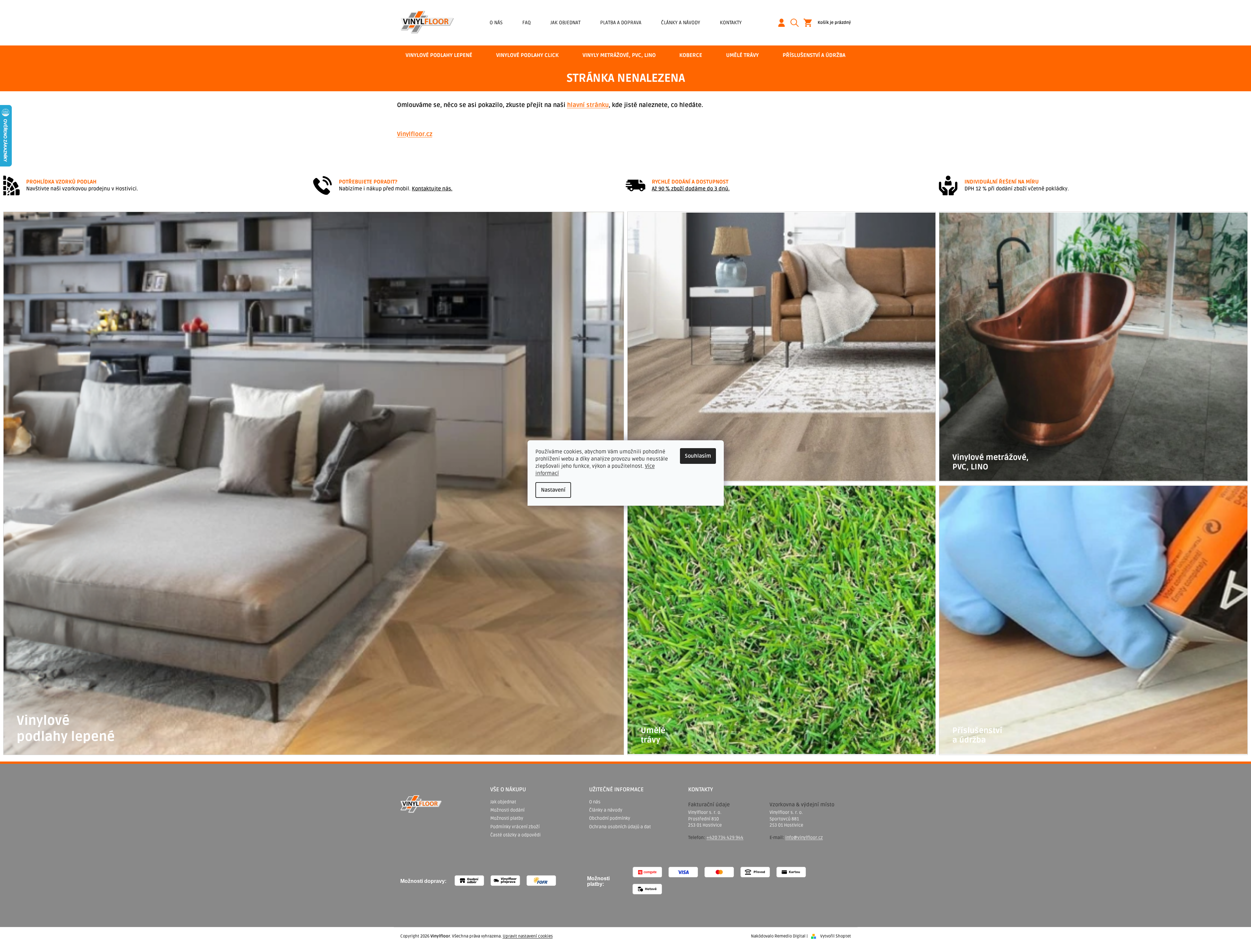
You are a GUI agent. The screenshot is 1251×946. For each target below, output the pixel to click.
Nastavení (553, 490)
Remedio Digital (790, 936)
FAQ (526, 23)
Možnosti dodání (507, 810)
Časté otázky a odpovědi (515, 835)
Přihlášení (784, 23)
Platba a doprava (620, 23)
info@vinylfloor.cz (804, 837)
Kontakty (731, 23)
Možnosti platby (506, 818)
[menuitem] (439, 55)
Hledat (797, 23)
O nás (496, 23)
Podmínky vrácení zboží (515, 827)
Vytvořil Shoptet (835, 936)
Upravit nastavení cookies (528, 936)
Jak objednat (565, 23)
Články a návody (680, 23)
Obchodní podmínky (609, 818)
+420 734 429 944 (724, 837)
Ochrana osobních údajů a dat (620, 827)
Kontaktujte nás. (432, 188)
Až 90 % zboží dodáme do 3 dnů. (691, 188)
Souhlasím (698, 456)
